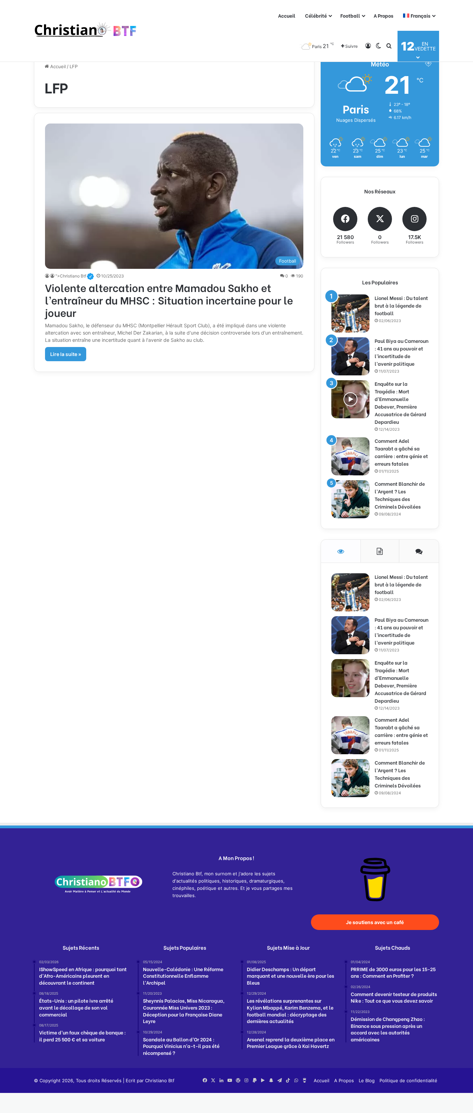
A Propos (383, 15)
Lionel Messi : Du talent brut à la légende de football (401, 305)
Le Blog (367, 1080)
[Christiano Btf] (86, 30)
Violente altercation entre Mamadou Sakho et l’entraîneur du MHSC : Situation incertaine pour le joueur (169, 300)
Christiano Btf (160, 1080)
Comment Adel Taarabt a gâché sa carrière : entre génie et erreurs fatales (401, 452)
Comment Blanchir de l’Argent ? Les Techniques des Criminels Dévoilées (400, 495)
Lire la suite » (65, 354)
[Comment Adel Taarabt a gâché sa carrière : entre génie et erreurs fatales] (350, 456)
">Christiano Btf (74, 276)
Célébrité (316, 15)
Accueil (286, 15)
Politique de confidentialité (408, 1080)
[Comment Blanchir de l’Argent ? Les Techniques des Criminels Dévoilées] (350, 499)
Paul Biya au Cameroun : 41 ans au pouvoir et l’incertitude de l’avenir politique (401, 352)
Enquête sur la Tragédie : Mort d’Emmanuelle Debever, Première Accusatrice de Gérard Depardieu (400, 402)
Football (350, 15)
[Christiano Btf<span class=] (47, 276)
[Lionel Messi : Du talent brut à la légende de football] (350, 313)
